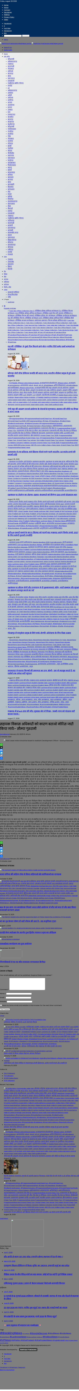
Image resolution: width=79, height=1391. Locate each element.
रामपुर (10, 211)
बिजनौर (10, 187)
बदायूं (10, 167)
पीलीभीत (11, 153)
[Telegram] (39, 752)
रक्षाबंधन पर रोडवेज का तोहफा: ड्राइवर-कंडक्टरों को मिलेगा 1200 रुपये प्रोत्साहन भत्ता (42, 495)
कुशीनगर (11, 124)
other (5, 289)
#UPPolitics (16, 1340)
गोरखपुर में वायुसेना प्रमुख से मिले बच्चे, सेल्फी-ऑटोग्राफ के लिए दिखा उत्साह (39, 633)
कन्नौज (10, 117)
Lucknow (11, 302)
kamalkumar (5, 734)
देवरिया (10, 148)
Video (6, 20)
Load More (4, 1218)
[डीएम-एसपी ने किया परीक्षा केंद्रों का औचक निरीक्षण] (28, 1051)
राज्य (5, 257)
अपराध (6, 279)
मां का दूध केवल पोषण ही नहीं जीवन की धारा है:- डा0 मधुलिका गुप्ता (28, 921)
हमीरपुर (10, 249)
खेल (5, 276)
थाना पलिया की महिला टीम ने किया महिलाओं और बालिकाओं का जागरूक (30, 874)
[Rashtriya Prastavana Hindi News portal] (31, 43)
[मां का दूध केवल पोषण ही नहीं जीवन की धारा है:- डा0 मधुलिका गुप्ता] (35, 917)
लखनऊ (7, 15)
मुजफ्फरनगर (12, 201)
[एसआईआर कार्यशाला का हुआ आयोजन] (10, 939)
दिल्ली (10, 269)
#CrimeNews (26, 1333)
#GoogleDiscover (38, 1333)
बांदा (9, 76)
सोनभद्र (10, 247)
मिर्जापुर (10, 199)
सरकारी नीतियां (13, 292)
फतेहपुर (10, 160)
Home (6, 5)
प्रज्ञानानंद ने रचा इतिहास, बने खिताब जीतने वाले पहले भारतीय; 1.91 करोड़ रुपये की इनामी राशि (37, 1212)
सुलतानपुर (12, 245)
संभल (10, 235)
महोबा (10, 196)
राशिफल (6, 282)
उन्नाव (10, 110)
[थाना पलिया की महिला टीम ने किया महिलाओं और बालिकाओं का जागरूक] (28, 870)
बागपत (10, 179)
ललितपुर (11, 220)
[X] (39, 747)
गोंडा (9, 136)
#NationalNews (32, 1337)
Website (3, 1001)
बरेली (10, 170)
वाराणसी (11, 66)
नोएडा (10, 151)
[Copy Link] (39, 755)
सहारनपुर (11, 237)
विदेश (5, 274)
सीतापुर (10, 242)
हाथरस (10, 254)
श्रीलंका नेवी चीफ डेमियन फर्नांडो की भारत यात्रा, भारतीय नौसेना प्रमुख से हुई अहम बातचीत (36, 1127)
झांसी (9, 146)
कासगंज (11, 122)
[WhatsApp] (39, 744)
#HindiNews (53, 1333)
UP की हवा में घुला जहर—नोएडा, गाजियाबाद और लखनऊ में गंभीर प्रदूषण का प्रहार (33, 1046)
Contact (7, 10)
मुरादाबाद (11, 204)
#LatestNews (4, 1337)
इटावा (10, 107)
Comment (4, 989)
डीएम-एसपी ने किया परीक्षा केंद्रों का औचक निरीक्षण (22, 1053)
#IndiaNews (65, 1333)
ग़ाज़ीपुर (10, 134)
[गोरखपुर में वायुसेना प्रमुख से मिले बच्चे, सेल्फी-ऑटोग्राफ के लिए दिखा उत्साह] (43, 628)
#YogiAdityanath (58, 1340)
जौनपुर (10, 143)
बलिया (10, 175)
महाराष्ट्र (11, 264)
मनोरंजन (6, 284)
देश (5, 271)
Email (2, 997)
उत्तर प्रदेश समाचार (4, 1343)
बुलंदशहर (11, 189)
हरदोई (10, 85)
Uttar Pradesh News (71, 1340)
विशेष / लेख (7, 287)
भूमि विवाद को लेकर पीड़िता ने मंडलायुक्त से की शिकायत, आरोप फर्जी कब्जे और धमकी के (35, 1063)
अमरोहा (10, 93)
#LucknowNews (18, 1336)
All (9, 88)
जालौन (10, 141)
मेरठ (9, 206)
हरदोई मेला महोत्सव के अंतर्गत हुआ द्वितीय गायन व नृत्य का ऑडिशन (28, 932)
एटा (9, 112)
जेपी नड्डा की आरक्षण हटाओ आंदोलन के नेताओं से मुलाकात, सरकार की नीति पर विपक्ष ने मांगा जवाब (39, 1156)
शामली (10, 225)
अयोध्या (10, 71)
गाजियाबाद (12, 129)
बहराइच (10, 177)
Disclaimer (8, 12)
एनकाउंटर (11, 114)
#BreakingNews (11, 1333)
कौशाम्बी (11, 59)
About (6, 7)
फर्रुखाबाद (12, 163)
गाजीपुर (10, 131)
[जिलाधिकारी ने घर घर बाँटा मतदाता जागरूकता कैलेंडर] (11, 957)
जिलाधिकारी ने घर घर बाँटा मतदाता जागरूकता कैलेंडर (22, 962)
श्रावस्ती (10, 230)
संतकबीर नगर (13, 232)
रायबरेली (11, 81)
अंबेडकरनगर (12, 61)
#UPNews (5, 1340)
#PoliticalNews (50, 1336)
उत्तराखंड (11, 262)
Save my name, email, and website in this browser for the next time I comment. (32, 1005)
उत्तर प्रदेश (7, 56)
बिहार (10, 266)
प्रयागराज (11, 78)
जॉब (9, 297)
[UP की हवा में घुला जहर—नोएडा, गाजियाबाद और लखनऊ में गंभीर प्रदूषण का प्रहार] (41, 1044)
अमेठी (10, 95)
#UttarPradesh (27, 1340)
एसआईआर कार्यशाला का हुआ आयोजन (16, 943)
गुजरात (10, 259)
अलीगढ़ (10, 100)
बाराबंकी (11, 184)
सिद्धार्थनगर (12, 240)
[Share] (39, 758)
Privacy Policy (9, 17)
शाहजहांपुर (11, 228)
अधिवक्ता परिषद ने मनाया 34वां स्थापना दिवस (20, 1022)
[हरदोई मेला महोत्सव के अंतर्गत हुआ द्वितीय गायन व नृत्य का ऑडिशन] (31, 928)
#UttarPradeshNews (43, 1340)
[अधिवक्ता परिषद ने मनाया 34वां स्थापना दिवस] (25, 1020)
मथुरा (10, 194)
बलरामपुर (11, 172)
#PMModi (39, 1337)
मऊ (9, 192)
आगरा (10, 102)
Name (3, 993)
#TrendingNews (63, 1337)
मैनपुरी (10, 208)
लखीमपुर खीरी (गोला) (16, 83)
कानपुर (10, 73)
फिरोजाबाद (12, 165)
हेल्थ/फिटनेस (13, 294)
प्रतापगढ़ (11, 155)
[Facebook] (39, 750)
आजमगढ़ (11, 105)
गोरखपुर (11, 69)
